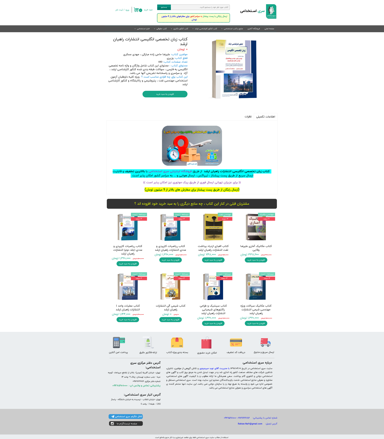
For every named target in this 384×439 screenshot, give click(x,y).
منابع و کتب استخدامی (233, 28)
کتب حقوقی (161, 28)
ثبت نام (119, 10)
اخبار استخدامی (143, 28)
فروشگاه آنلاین (254, 28)
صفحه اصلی (269, 28)
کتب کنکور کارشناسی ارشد (206, 28)
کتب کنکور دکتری (180, 28)
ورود (127, 10)
